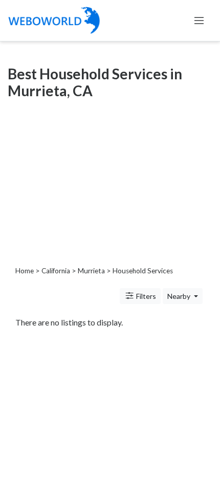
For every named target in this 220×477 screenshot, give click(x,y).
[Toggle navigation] (199, 20)
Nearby (179, 296)
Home (24, 271)
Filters (145, 296)
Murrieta (91, 271)
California (55, 271)
